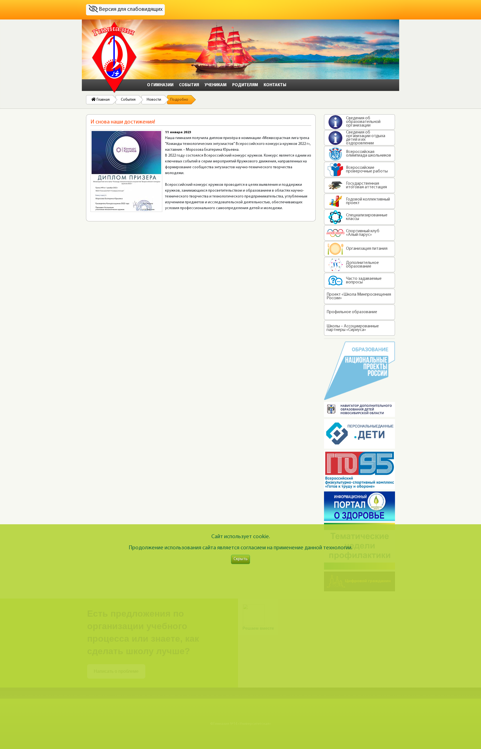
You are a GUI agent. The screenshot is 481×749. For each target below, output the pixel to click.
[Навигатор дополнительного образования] (359, 409)
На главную (114, 57)
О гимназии (160, 85)
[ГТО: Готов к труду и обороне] (359, 470)
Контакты (275, 85)
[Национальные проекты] (359, 371)
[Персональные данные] (359, 434)
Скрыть (241, 559)
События (189, 85)
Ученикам (216, 85)
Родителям (245, 85)
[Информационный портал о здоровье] (359, 506)
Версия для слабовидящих (130, 9)
